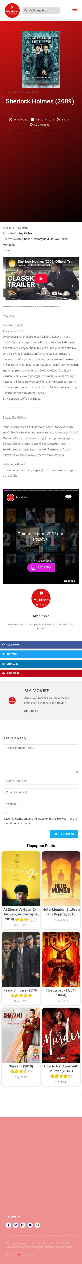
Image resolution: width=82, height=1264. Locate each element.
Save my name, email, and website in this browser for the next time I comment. (40, 821)
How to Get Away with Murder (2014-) (61, 1068)
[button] (74, 10)
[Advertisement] (41, 175)
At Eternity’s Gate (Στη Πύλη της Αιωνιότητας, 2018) (20, 914)
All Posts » (31, 711)
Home (9, 91)
